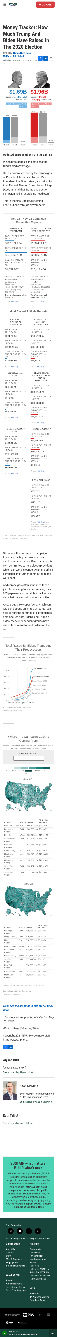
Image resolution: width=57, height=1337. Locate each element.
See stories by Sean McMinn (36, 1101)
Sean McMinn (29, 1086)
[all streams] (53, 1333)
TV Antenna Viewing (39, 1297)
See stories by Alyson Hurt (18, 1072)
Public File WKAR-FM (39, 1272)
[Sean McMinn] (10, 1090)
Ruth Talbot (18, 56)
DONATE (47, 4)
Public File (34, 1266)
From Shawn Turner (15, 1287)
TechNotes (35, 1293)
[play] (5, 1333)
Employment (12, 1262)
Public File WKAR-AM (40, 1275)
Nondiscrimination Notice (38, 1261)
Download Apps (37, 1300)
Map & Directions (14, 1259)
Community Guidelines (35, 1251)
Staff (8, 1256)
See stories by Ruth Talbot (18, 1123)
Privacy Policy (36, 1256)
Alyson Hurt (19, 53)
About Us (10, 1249)
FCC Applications (38, 1279)
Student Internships (15, 1266)
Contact (10, 1252)
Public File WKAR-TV (39, 1269)
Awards (10, 1280)
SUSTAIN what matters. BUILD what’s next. (28, 1165)
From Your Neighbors (16, 1290)
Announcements (14, 1283)
